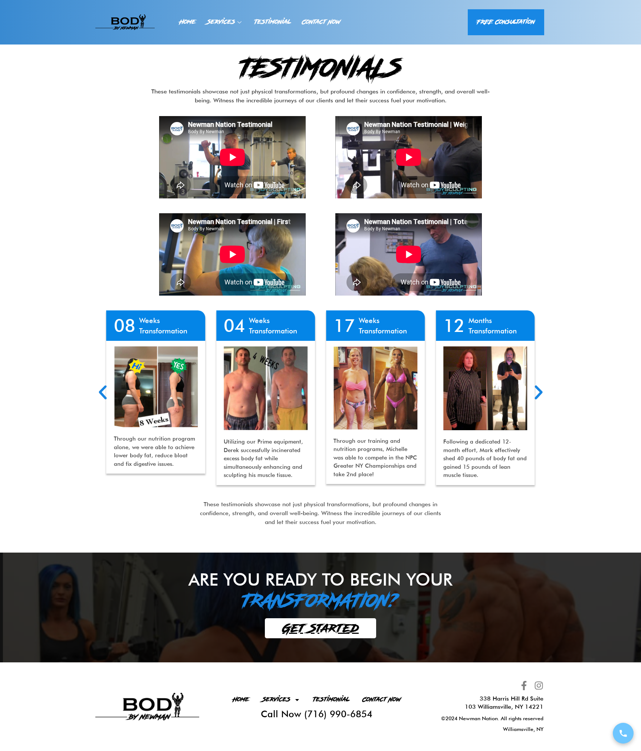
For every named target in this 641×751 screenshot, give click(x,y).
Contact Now (321, 22)
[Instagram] (538, 685)
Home (188, 22)
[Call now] (623, 733)
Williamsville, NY (523, 729)
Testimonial (272, 22)
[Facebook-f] (524, 685)
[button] (102, 392)
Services (221, 22)
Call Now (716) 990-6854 (316, 713)
